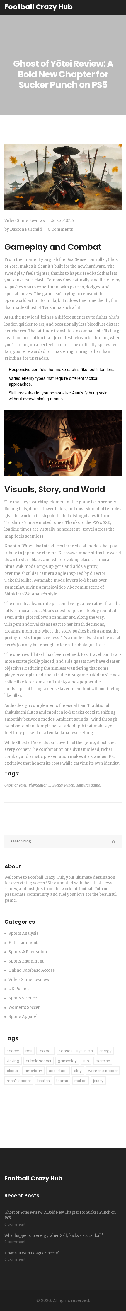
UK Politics (18, 988)
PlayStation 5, (40, 785)
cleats (12, 1070)
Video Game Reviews (24, 220)
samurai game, (88, 785)
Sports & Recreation (27, 951)
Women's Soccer (24, 1007)
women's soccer (103, 1070)
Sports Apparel (23, 1016)
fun (86, 1060)
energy (105, 1050)
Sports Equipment (26, 961)
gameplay (67, 1060)
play (78, 1070)
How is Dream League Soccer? (31, 1253)
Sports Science (22, 998)
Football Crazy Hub (38, 7)
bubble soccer (38, 1060)
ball (28, 1050)
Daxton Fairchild (26, 229)
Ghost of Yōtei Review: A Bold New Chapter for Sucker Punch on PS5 (60, 1215)
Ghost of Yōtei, (15, 785)
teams (62, 1080)
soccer (13, 1050)
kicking (13, 1060)
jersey (98, 1080)
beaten (43, 1080)
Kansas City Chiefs (76, 1050)
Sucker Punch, (63, 785)
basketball (58, 1070)
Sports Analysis (23, 933)
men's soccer (19, 1080)
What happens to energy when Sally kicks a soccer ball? (53, 1235)
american (33, 1070)
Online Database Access (31, 970)
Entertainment (23, 942)
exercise (103, 1060)
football (45, 1050)
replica (80, 1080)
